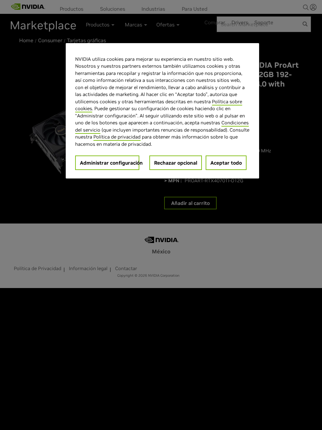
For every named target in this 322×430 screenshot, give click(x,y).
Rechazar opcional (175, 163)
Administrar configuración (109, 163)
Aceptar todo (226, 163)
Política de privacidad (117, 137)
